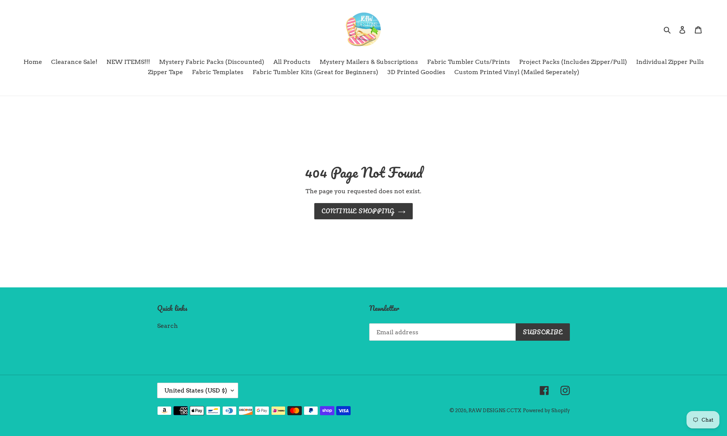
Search (167, 325)
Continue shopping (357, 211)
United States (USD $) (195, 390)
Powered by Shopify (546, 410)
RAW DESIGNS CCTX (494, 410)
